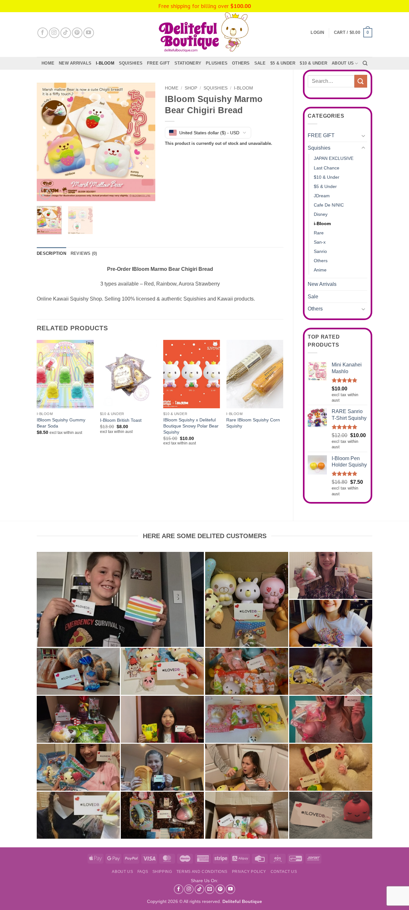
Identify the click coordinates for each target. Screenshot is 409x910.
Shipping (162, 871)
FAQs (142, 871)
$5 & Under (283, 63)
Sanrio (320, 251)
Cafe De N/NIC (329, 205)
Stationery (188, 63)
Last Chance (326, 167)
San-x (320, 242)
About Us (343, 63)
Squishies (131, 63)
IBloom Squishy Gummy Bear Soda (61, 422)
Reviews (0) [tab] (84, 253)
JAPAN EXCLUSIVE (333, 158)
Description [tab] (51, 253)
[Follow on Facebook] (42, 32)
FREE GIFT (158, 63)
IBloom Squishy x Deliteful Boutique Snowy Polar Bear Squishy (191, 425)
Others (241, 63)
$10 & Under (313, 63)
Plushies (217, 63)
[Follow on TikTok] (65, 32)
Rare (319, 232)
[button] (353, 33)
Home (48, 63)
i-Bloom (105, 63)
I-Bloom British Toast (121, 420)
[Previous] (47, 142)
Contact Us (284, 871)
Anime (320, 269)
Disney (321, 214)
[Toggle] (363, 135)
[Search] (365, 63)
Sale (313, 296)
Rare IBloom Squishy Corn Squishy (253, 422)
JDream (322, 195)
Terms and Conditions (202, 871)
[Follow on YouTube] (88, 32)
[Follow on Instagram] (54, 32)
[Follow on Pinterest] (77, 32)
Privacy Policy (249, 871)
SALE (260, 63)
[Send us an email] (209, 889)
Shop (191, 88)
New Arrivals (75, 63)
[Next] (144, 142)
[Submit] (360, 81)
